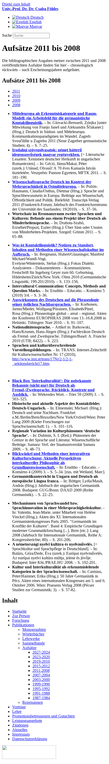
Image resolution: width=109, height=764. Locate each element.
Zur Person (21, 616)
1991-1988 (41, 693)
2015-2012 (41, 666)
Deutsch (36, 17)
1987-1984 (41, 698)
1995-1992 (41, 689)
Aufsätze (29, 648)
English (35, 22)
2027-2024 (41, 652)
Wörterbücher (33, 634)
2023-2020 (41, 657)
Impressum (21, 734)
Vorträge (19, 707)
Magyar (35, 26)
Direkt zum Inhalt (16, 4)
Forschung (20, 620)
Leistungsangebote (27, 720)
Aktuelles (19, 730)
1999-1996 (41, 684)
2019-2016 (41, 661)
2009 (16, 100)
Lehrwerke (31, 638)
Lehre (17, 711)
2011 (16, 91)
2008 (16, 105)
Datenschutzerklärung (29, 739)
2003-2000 (41, 679)
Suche (7, 35)
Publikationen (23, 625)
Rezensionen (32, 702)
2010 (16, 96)
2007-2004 (41, 675)
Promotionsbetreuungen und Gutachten (43, 716)
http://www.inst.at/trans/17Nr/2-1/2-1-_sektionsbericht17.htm (42, 361)
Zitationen (20, 725)
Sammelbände (33, 643)
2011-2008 (41, 670)
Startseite (19, 611)
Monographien (34, 629)
